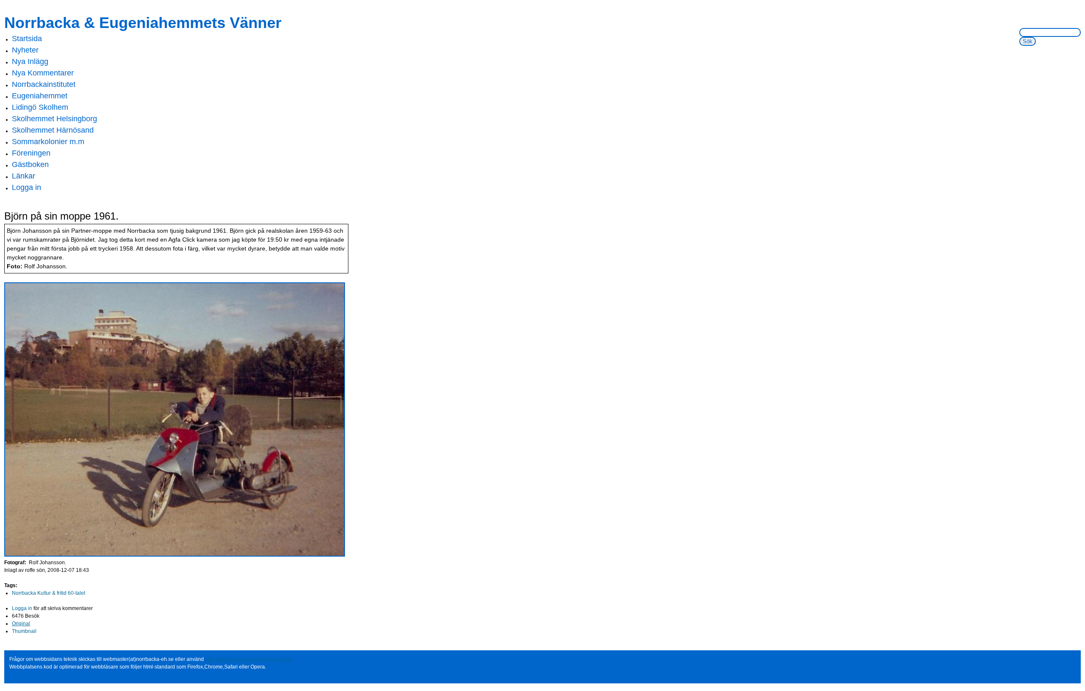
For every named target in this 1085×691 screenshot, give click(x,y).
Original (21, 624)
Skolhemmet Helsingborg (54, 118)
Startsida (27, 38)
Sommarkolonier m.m (48, 141)
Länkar (23, 176)
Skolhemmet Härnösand (53, 130)
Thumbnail (24, 631)
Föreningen (31, 153)
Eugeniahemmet (39, 96)
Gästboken (30, 164)
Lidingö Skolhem (40, 107)
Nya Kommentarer (43, 73)
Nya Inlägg (30, 61)
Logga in (26, 187)
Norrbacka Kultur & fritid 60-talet (48, 593)
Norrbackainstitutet (43, 84)
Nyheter (25, 50)
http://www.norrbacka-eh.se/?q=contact (249, 659)
